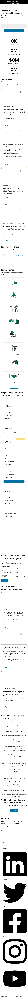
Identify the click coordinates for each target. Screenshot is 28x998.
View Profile (20, 255)
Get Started (14, 432)
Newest (14, 84)
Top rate (19, 84)
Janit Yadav (5, 259)
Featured (9, 84)
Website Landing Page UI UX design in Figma (14, 223)
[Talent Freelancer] (8, 6)
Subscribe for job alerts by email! (14, 1)
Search (14, 30)
